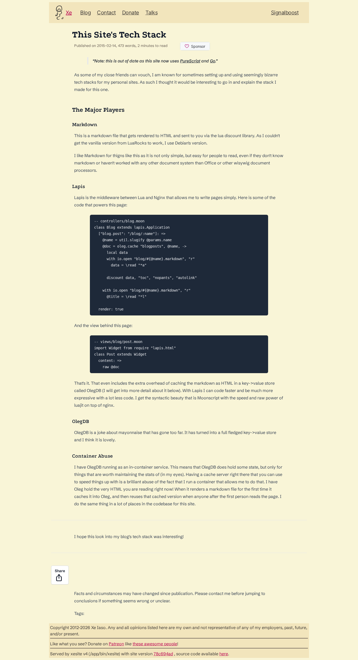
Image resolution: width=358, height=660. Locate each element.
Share (60, 570)
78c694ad (163, 653)
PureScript (190, 60)
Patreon (116, 643)
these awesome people (155, 643)
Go (212, 60)
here (223, 653)
